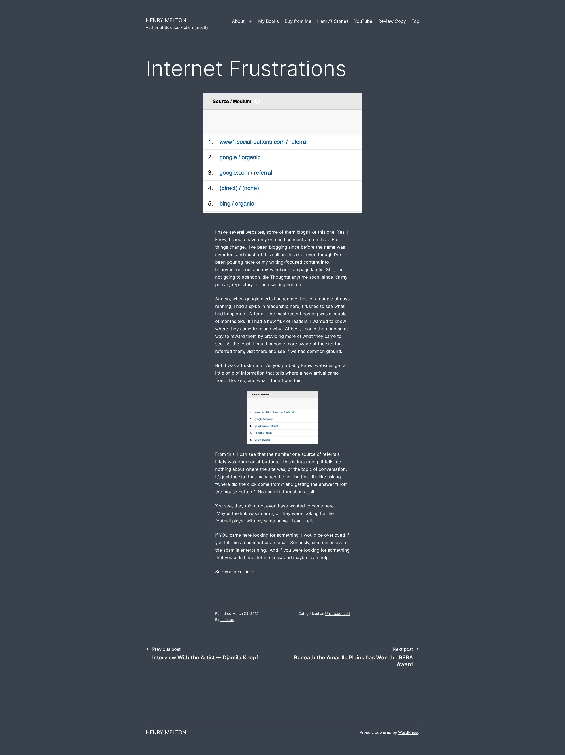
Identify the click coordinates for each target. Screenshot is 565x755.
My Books (268, 21)
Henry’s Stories (332, 21)
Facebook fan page (289, 269)
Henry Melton (166, 20)
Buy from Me (298, 21)
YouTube (363, 21)
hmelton (227, 619)
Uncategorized (337, 613)
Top (415, 21)
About (238, 21)
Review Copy (392, 21)
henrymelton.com (233, 269)
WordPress (408, 732)
